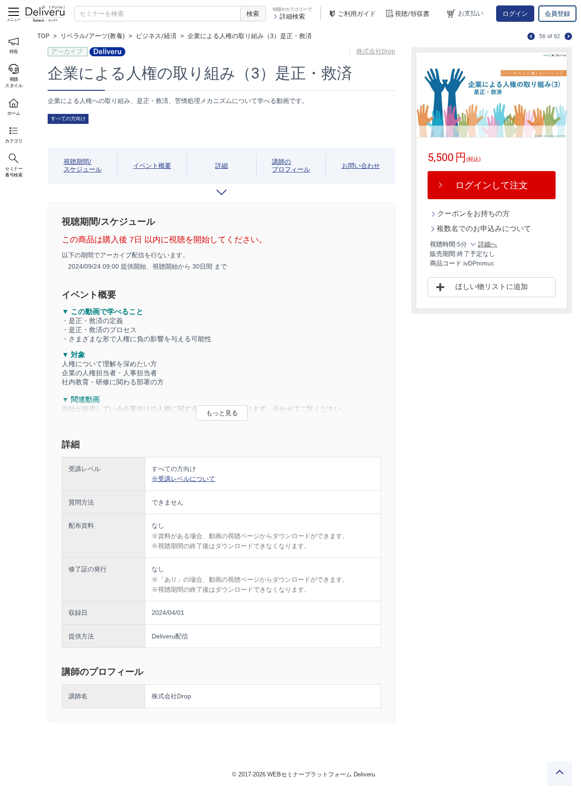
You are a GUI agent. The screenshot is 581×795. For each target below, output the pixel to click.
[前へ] (531, 36)
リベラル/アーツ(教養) (92, 35)
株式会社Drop (375, 51)
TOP (43, 35)
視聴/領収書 (412, 13)
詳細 (221, 165)
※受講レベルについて (183, 478)
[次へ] (568, 36)
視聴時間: (443, 244)
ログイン (515, 13)
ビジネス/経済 (156, 35)
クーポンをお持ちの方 (473, 213)
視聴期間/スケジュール (83, 165)
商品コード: (446, 263)
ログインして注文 (491, 185)
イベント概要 (152, 165)
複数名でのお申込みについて (484, 228)
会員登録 (557, 13)
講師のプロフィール (291, 165)
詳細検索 (292, 16)
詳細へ (487, 244)
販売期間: (443, 253)
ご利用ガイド (357, 13)
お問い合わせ (361, 165)
